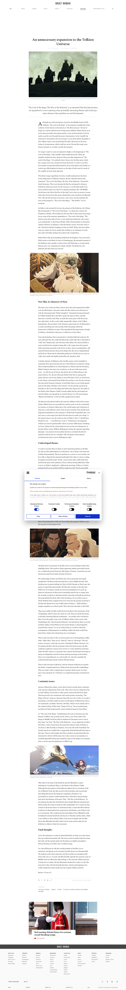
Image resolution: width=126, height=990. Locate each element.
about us (48, 987)
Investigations (25, 959)
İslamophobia (39, 967)
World (38, 953)
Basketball (94, 957)
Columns (108, 955)
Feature (66, 972)
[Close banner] (99, 472)
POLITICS (11, 953)
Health (65, 955)
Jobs (9, 987)
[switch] (54, 509)
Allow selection (63, 516)
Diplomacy (10, 955)
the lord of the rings (43, 889)
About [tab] (89, 478)
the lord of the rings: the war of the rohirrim (75, 889)
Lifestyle (67, 953)
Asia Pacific (38, 961)
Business (53, 953)
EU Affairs (10, 961)
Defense (52, 967)
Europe (38, 957)
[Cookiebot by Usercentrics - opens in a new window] (87, 472)
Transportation (53, 970)
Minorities (24, 961)
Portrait (70, 8)
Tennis (93, 961)
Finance (52, 961)
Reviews (83, 8)
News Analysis (11, 963)
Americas (38, 959)
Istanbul (24, 955)
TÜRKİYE (24, 953)
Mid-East (38, 955)
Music (46, 8)
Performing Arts (98, 8)
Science (65, 965)
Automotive (53, 955)
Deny (38, 516)
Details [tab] (63, 478)
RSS (89, 987)
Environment (67, 957)
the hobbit (41, 891)
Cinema (34, 8)
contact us (69, 987)
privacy (28, 987)
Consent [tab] (37, 478)
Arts (23, 8)
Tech (51, 965)
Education (24, 957)
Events (57, 8)
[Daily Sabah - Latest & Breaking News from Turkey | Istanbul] (62, 3)
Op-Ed (107, 957)
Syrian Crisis (39, 965)
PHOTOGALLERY (41, 938)
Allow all (87, 516)
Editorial (108, 961)
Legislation (10, 957)
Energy (51, 959)
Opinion (108, 953)
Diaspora (24, 963)
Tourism (52, 963)
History (65, 970)
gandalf (53, 889)
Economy (52, 957)
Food (65, 961)
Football (94, 955)
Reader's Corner (110, 959)
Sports (94, 953)
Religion (66, 967)
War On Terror (11, 959)
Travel (65, 959)
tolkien (59, 889)
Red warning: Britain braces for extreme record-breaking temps (52, 934)
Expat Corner (67, 974)
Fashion (66, 963)
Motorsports (95, 959)
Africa (37, 963)
